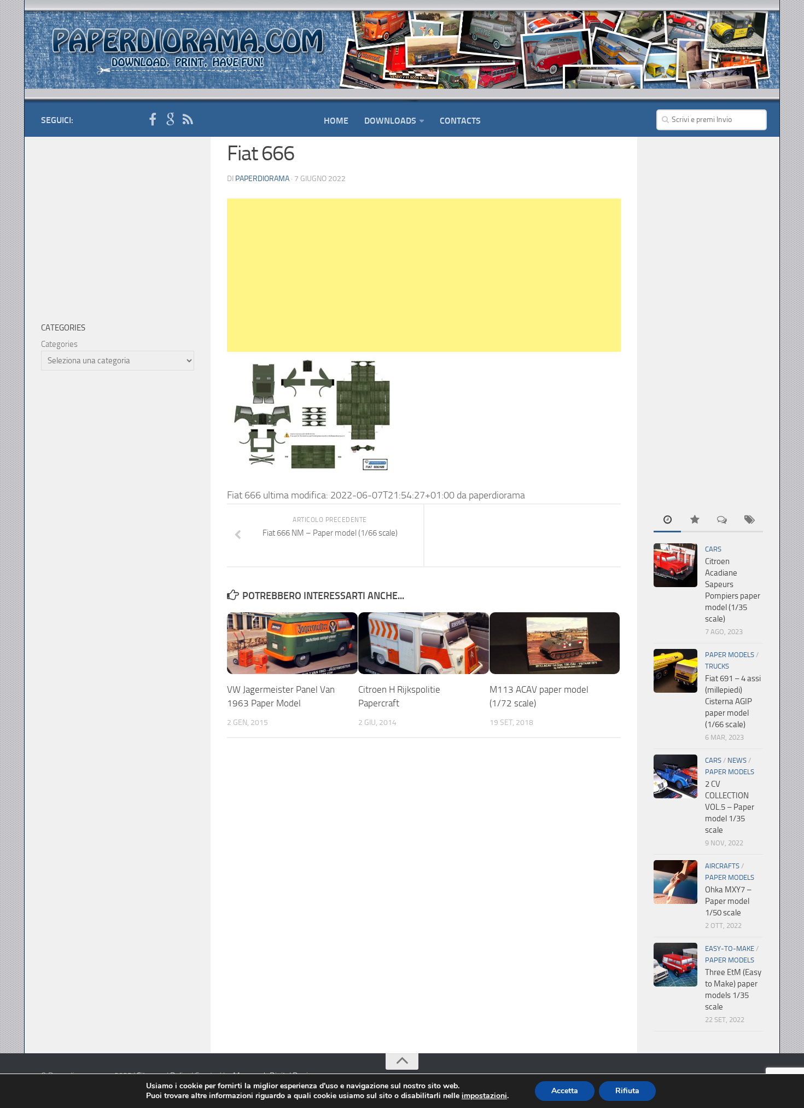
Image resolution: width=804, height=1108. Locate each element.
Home (336, 120)
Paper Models (729, 655)
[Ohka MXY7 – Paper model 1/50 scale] (675, 882)
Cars (713, 549)
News (737, 760)
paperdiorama (262, 178)
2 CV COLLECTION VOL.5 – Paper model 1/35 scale (729, 807)
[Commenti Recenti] (722, 520)
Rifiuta (627, 1091)
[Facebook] (152, 119)
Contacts (460, 120)
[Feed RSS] (187, 119)
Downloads (390, 120)
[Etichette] (749, 520)
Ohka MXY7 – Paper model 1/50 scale (728, 901)
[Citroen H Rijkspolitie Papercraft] (423, 643)
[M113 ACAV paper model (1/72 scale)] (555, 643)
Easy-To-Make (729, 948)
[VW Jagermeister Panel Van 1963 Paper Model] (292, 643)
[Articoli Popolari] (694, 520)
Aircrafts (722, 866)
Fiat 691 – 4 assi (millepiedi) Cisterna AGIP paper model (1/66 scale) (733, 701)
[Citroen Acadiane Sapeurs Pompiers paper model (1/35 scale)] (675, 565)
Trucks (717, 666)
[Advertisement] (424, 275)
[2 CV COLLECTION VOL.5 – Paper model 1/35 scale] (675, 776)
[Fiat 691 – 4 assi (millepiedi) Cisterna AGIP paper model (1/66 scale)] (675, 671)
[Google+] (170, 119)
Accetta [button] (564, 1091)
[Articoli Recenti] (667, 520)
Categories (59, 344)
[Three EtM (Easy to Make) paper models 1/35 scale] (675, 965)
